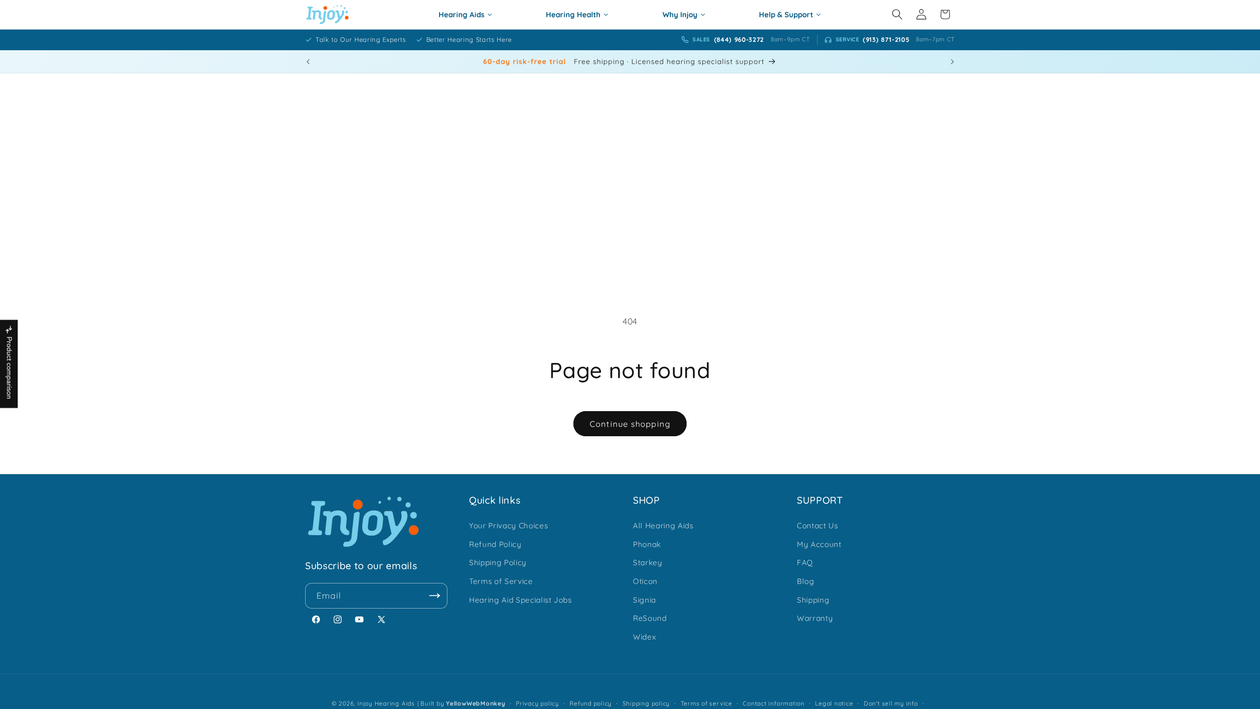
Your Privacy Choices (508, 525)
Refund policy (590, 703)
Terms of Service (501, 581)
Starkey (647, 562)
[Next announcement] (952, 61)
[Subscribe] (435, 596)
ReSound (650, 618)
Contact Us (817, 525)
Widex (644, 637)
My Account (819, 544)
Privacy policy (537, 703)
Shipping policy (646, 703)
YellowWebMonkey (475, 703)
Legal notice (834, 703)
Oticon (645, 581)
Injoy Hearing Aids (386, 703)
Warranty (815, 618)
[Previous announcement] (308, 61)
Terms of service (706, 703)
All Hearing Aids (663, 525)
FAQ (805, 562)
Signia (644, 600)
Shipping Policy (498, 562)
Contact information (774, 703)
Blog (806, 581)
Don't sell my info (891, 703)
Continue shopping (630, 424)
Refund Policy (495, 544)
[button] (897, 14)
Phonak (647, 544)
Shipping (813, 600)
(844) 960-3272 (739, 39)
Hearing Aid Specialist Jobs (520, 600)
